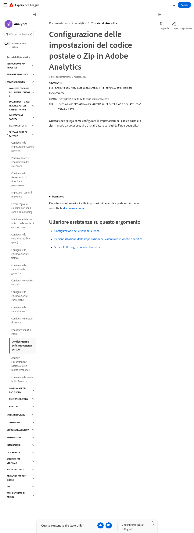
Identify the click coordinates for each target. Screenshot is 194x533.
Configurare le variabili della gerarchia (18, 269)
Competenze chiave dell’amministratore (19, 92)
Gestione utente (18, 125)
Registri (13, 406)
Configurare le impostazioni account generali (22, 146)
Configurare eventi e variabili (22, 282)
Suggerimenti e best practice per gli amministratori (19, 105)
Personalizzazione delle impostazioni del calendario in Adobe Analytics (98, 239)
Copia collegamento (182, 28)
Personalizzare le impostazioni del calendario (20, 162)
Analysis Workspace (17, 74)
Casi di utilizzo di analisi (16, 495)
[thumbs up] (100, 525)
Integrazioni (13, 445)
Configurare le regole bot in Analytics (22, 379)
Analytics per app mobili (16, 478)
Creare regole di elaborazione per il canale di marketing (21, 208)
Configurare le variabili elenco (19, 309)
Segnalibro (165, 28)
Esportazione (14, 437)
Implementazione (16, 414)
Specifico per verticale (13, 461)
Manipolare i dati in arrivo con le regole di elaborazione (22, 223)
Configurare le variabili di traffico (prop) (20, 238)
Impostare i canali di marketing (21, 194)
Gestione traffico (18, 399)
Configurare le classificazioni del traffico (20, 254)
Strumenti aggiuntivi (18, 430)
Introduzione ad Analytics (16, 65)
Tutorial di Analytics (104, 23)
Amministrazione (16, 82)
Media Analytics (15, 469)
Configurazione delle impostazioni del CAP (22, 345)
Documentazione (59, 23)
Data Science (13, 452)
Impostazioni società (16, 117)
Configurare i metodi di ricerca (22, 320)
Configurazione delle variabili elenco (76, 231)
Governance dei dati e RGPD (17, 390)
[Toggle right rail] (159, 15)
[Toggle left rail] (34, 15)
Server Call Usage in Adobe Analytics (77, 247)
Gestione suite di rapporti (18, 134)
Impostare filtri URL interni (21, 332)
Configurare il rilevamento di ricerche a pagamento (19, 179)
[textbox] (19, 34)
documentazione (73, 208)
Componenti (13, 422)
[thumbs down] (109, 525)
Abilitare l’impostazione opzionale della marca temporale (20, 363)
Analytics (80, 23)
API (8, 486)
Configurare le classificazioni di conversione (19, 295)
